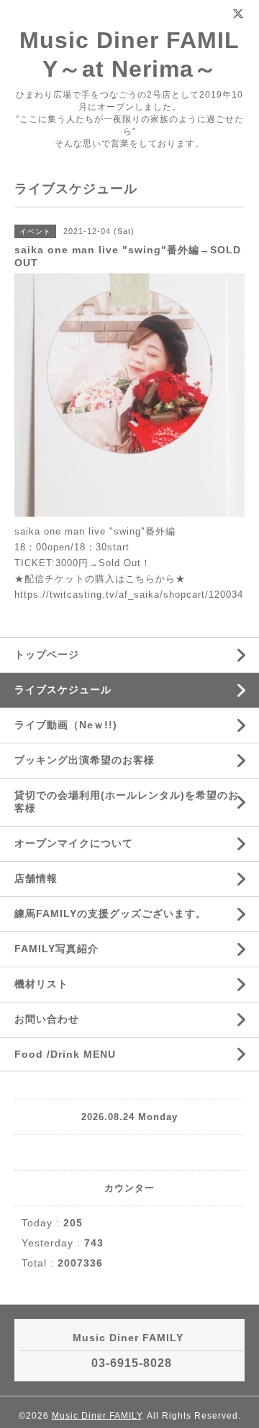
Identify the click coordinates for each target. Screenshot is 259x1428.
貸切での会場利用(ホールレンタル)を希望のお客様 (126, 801)
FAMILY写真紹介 (56, 948)
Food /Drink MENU (65, 1054)
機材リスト (41, 984)
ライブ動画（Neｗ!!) (65, 725)
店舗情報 (36, 878)
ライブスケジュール (63, 689)
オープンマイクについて (73, 843)
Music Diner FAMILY (97, 1416)
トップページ (46, 654)
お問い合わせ (46, 1019)
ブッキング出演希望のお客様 (84, 760)
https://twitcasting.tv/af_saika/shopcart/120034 (128, 594)
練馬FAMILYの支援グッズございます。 (110, 913)
